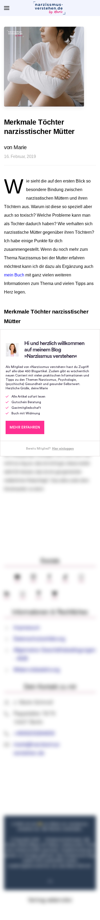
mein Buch (14, 275)
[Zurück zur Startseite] (50, 8)
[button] (6, 8)
